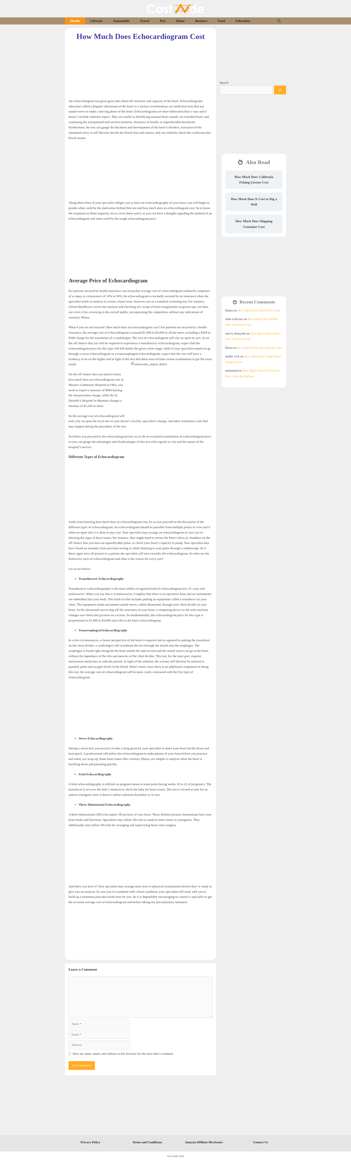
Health (75, 21)
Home (180, 21)
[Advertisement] (140, 66)
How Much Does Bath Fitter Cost (259, 310)
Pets (163, 21)
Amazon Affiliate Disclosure (204, 1142)
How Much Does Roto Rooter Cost (259, 348)
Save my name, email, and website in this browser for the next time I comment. (123, 1053)
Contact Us (260, 1142)
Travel (144, 21)
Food (221, 21)
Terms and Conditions (147, 1142)
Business (201, 21)
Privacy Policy (90, 1142)
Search (224, 82)
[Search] (280, 90)
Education (243, 21)
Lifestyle (96, 21)
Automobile (121, 21)
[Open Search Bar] (279, 21)
